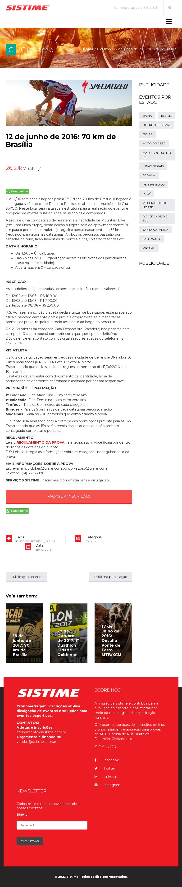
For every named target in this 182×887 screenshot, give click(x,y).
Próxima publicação (110, 577)
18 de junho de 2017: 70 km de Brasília (22, 645)
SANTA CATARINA (155, 229)
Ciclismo (37, 49)
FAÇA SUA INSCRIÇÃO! (68, 496)
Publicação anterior (26, 577)
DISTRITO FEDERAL (30, 541)
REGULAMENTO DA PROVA (40, 442)
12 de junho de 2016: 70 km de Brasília (61, 140)
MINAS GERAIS (153, 166)
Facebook (110, 760)
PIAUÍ (146, 193)
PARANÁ (149, 175)
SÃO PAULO (151, 239)
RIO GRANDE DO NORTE (155, 205)
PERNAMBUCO (154, 184)
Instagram (111, 785)
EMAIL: (22, 815)
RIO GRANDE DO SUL (155, 218)
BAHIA (147, 115)
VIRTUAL (149, 248)
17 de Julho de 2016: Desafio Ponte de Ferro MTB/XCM (111, 640)
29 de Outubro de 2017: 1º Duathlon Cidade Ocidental (68, 643)
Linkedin (110, 777)
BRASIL (166, 115)
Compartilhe (19, 191)
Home (88, 49)
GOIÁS (50, 541)
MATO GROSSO (154, 143)
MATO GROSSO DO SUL (157, 155)
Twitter (109, 768)
